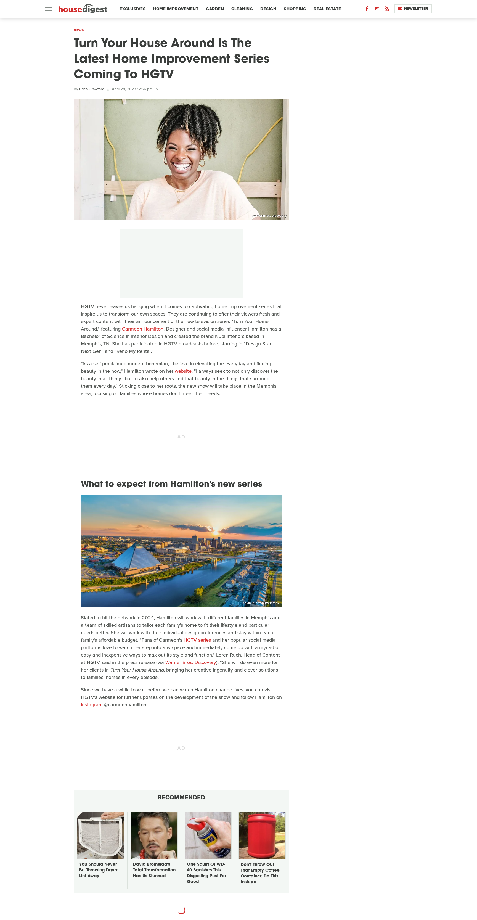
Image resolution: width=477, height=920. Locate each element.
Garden (215, 9)
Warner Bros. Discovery (268, 215)
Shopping (295, 9)
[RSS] (387, 10)
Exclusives (132, 9)
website (183, 371)
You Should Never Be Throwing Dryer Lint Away (98, 870)
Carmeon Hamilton (142, 328)
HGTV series (197, 640)
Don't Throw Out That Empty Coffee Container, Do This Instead (260, 873)
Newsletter (416, 9)
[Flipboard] (377, 10)
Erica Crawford (91, 89)
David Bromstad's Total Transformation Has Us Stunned (154, 870)
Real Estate (327, 9)
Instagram (92, 704)
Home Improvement (175, 9)
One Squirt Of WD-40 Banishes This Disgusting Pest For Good (206, 873)
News (79, 30)
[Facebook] (367, 10)
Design (268, 9)
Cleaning (242, 9)
